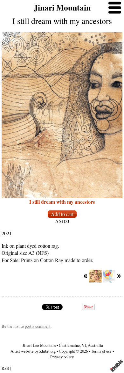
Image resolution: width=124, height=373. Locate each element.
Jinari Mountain (62, 7)
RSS (5, 368)
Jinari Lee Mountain (39, 345)
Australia (95, 345)
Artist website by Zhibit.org (33, 351)
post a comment (38, 326)
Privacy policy (62, 357)
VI (84, 345)
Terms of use (101, 351)
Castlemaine (69, 345)
